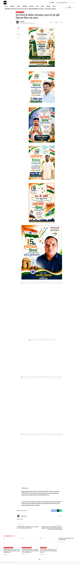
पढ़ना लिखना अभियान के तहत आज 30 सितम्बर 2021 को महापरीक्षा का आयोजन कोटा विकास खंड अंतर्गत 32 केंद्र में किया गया (30, 551)
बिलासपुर (22, 12)
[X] (51, 2)
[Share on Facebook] (54, 22)
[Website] (61, 516)
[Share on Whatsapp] (58, 22)
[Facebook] (49, 2)
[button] (66, 7)
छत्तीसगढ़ (18, 12)
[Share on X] (56, 22)
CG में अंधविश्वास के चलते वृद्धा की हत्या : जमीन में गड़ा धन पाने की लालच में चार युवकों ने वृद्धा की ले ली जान (48, 551)
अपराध (41, 547)
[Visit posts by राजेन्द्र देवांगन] (17, 22)
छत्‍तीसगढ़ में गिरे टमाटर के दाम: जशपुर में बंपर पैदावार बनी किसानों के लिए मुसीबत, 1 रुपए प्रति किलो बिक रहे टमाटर (12, 551)
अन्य (4, 547)
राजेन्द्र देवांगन (22, 21)
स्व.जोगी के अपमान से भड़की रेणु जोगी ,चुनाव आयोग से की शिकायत (66, 539)
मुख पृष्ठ (11, 547)
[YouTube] (53, 2)
